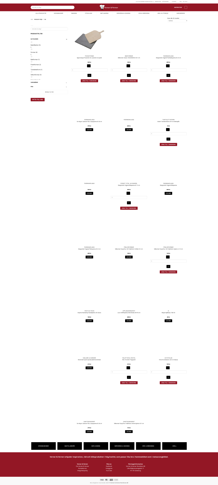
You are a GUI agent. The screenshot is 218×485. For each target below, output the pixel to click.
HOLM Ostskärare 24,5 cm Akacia (168, 359)
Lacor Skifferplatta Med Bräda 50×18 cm (129, 312)
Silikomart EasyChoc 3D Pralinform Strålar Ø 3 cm (129, 249)
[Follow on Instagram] (33, 1)
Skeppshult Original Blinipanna (168, 185)
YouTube (109, 470)
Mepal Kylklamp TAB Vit (168, 312)
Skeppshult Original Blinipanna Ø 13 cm (129, 185)
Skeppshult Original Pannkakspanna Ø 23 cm (168, 58)
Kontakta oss (82, 468)
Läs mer (89, 129)
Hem (32, 19)
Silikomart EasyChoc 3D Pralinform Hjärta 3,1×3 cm (168, 249)
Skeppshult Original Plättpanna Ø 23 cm (89, 249)
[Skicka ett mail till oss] (35, 1)
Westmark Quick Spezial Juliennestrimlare (89, 359)
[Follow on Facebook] (31, 1)
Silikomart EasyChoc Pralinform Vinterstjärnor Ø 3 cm (129, 423)
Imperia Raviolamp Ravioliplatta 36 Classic (89, 312)
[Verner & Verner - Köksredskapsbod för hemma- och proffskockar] (109, 7)
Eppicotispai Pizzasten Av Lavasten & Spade (89, 58)
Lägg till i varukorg (89, 81)
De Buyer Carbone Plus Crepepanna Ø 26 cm (89, 121)
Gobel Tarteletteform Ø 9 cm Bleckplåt (168, 121)
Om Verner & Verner (82, 466)
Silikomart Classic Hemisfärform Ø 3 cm (129, 58)
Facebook (109, 466)
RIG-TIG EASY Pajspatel (128, 359)
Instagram (109, 468)
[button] (185, 7)
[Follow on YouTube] (37, 1)
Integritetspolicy (82, 470)
